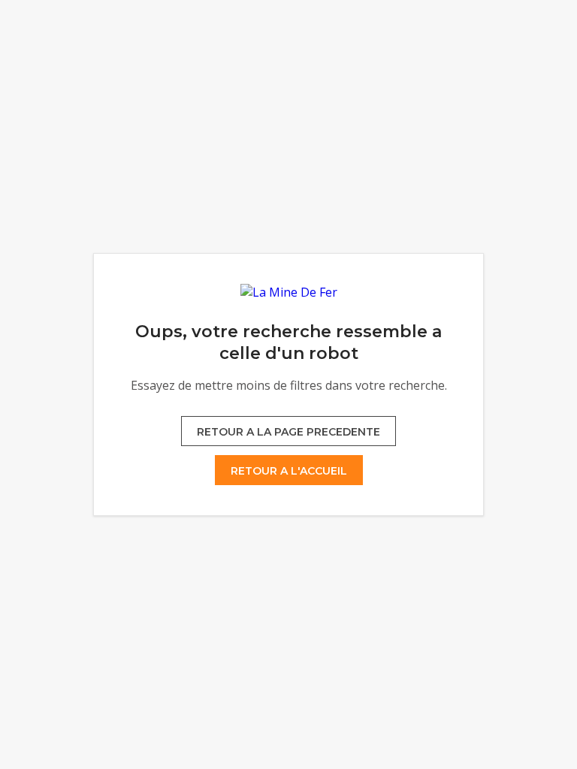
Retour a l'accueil (289, 471)
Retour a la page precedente (288, 432)
